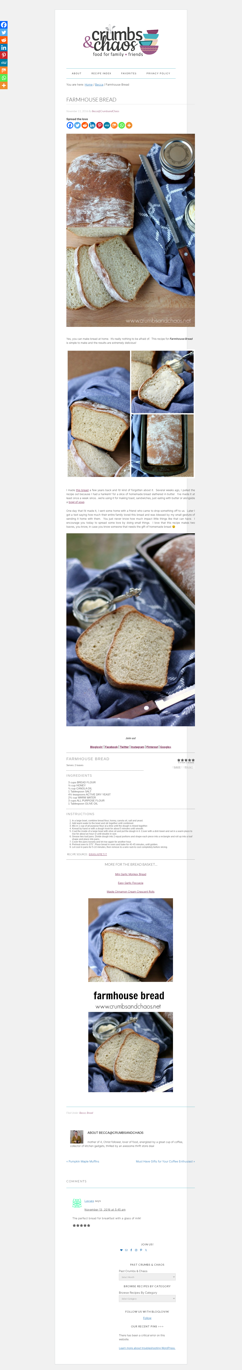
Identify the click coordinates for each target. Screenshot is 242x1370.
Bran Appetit (98, 854)
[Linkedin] (92, 125)
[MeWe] (107, 125)
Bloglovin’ (96, 746)
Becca (82, 1112)
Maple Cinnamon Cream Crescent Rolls (130, 891)
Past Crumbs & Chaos (133, 1271)
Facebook (111, 746)
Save (177, 767)
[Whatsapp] (121, 125)
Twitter (124, 746)
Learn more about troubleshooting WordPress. (147, 1348)
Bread (90, 1112)
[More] (129, 125)
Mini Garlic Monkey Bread (130, 874)
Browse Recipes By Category (138, 1292)
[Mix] (114, 125)
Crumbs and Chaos (121, 36)
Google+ (165, 746)
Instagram (137, 746)
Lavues (89, 1200)
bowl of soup (76, 502)
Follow (147, 1318)
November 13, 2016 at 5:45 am (105, 1209)
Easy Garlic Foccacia (130, 882)
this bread (82, 490)
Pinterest (152, 746)
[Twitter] (77, 125)
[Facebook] (70, 125)
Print (189, 767)
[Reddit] (84, 125)
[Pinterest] (99, 125)
